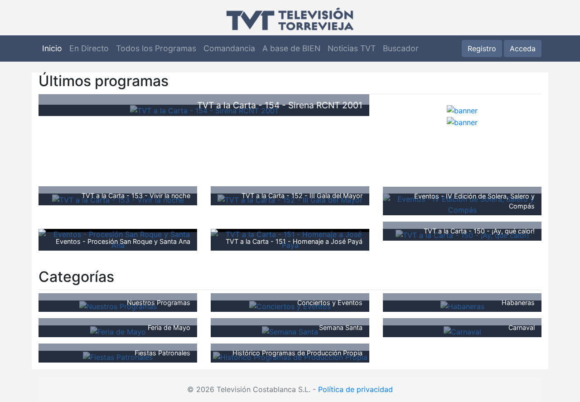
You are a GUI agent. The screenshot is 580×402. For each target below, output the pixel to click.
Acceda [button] (523, 48)
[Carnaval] (462, 330)
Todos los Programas (156, 48)
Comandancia (229, 48)
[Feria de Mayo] (118, 330)
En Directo (89, 48)
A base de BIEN (291, 48)
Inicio (52, 48)
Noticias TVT (352, 48)
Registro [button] (482, 48)
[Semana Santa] (290, 330)
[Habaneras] (462, 305)
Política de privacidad (355, 389)
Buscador (401, 48)
